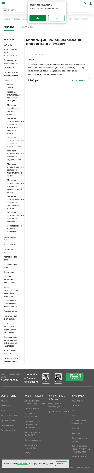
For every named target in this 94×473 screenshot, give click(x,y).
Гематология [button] (10, 68)
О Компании (77, 401)
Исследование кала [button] (10, 258)
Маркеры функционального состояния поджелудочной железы (15, 170)
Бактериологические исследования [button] (11, 52)
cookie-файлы (22, 464)
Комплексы (26, 26)
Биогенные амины (12, 86)
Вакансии (75, 433)
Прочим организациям (58, 411)
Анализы (16, 19)
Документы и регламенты (30, 446)
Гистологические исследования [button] (11, 74)
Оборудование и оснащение (78, 422)
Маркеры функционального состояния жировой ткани (15, 142)
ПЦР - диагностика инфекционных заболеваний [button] (10, 328)
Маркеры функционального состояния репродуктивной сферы (15, 186)
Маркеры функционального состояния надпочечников (15, 155)
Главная (7, 19)
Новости (75, 428)
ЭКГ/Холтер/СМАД (9, 415)
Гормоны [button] (8, 80)
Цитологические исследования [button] (11, 359)
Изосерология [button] (10, 244)
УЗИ (3, 410)
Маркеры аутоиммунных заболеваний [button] (11, 280)
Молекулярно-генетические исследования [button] (10, 304)
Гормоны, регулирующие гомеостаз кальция (14, 96)
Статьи (27, 453)
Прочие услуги (7, 425)
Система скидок (31, 409)
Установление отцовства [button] (10, 352)
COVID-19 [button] (8, 45)
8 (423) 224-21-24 (9, 380)
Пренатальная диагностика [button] (10, 317)
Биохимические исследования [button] (11, 61)
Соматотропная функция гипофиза (14, 229)
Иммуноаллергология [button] (10, 250)
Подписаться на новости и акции (75, 377)
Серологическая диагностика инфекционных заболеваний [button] (11, 341)
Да (37, 18)
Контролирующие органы (79, 439)
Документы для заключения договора (34, 402)
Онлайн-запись (8, 430)
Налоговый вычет (32, 440)
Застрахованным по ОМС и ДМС (33, 433)
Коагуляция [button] (9, 272)
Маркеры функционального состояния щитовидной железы (15, 202)
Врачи (74, 415)
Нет (56, 18)
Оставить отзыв (78, 457)
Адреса (74, 410)
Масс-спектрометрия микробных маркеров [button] (11, 291)
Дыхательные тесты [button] (10, 238)
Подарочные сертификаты (30, 415)
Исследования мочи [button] (10, 266)
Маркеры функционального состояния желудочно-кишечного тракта (15, 125)
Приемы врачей (8, 420)
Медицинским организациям (54, 405)
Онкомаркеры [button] (10, 311)
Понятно (61, 463)
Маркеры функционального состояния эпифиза (15, 217)
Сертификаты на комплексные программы (32, 424)
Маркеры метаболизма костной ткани (13, 109)
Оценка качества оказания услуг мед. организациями (80, 449)
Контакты (76, 406)
